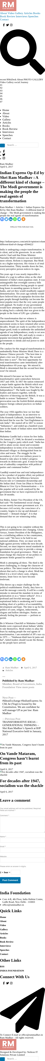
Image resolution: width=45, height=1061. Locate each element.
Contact (4, 19)
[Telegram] (19, 219)
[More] (23, 219)
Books (36, 13)
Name (3, 837)
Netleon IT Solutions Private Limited (19, 1053)
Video (11, 13)
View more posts (25, 687)
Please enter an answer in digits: (13, 866)
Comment (4, 815)
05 (1, 96)
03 (1, 90)
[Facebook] (2, 219)
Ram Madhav (12, 667)
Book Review (7, 16)
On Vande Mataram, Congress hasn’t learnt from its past (19, 758)
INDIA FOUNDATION (12, 970)
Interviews (21, 16)
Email (3, 846)
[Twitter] (6, 219)
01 (1, 85)
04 (1, 93)
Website (3, 856)
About (3, 13)
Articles (28, 13)
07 (1, 101)
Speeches (33, 16)
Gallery (19, 13)
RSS (2, 966)
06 (1, 99)
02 (1, 87)
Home (5, 110)
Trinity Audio (21, 227)
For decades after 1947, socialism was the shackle (21, 783)
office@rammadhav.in (13, 904)
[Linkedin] (11, 219)
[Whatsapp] (15, 219)
